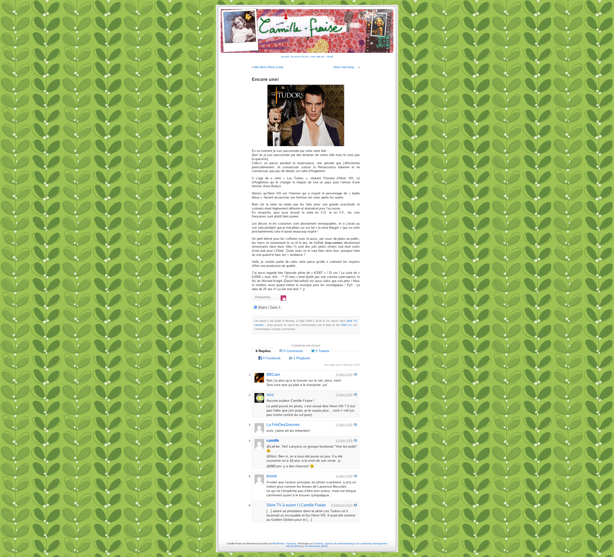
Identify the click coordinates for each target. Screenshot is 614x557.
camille (272, 440)
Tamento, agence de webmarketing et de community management (350, 543)
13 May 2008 (344, 374)
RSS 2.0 (346, 324)
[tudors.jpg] (305, 145)
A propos (291, 543)
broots (271, 476)
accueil (285, 56)
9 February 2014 (342, 505)
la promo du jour (300, 56)
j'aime (330, 56)
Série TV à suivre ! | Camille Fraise (296, 505)
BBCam (273, 374)
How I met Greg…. (345, 67)
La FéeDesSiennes (283, 425)
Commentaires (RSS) (316, 546)
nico (270, 395)
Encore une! (265, 79)
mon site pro (318, 56)
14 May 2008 (344, 424)
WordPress (278, 543)
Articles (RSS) (293, 546)
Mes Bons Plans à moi (268, 67)
